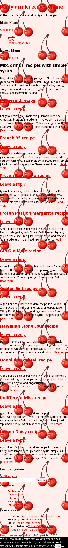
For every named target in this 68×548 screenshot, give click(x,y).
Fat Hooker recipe (18, 504)
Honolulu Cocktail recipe (26, 360)
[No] (62, 546)
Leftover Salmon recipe (37, 519)
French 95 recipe (17, 137)
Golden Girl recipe (19, 288)
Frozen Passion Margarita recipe (34, 213)
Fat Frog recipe (16, 501)
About (11, 39)
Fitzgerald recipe (17, 100)
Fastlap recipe (16, 491)
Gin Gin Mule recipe (20, 250)
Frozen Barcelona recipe (25, 175)
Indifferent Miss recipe (24, 397)
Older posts (8, 476)
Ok (58, 546)
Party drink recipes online (31, 6)
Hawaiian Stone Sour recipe (29, 326)
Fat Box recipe (16, 494)
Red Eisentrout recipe (28, 522)
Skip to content (9, 29)
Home (11, 36)
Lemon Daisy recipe (20, 431)
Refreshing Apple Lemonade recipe (41, 516)
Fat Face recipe (16, 498)
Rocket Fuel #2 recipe (33, 529)
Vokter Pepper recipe (40, 526)
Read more (7, 130)
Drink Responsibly (19, 43)
